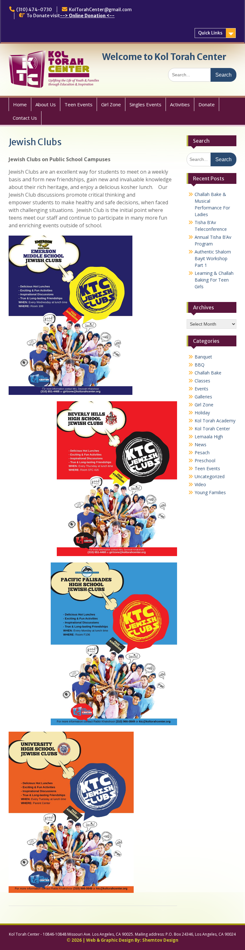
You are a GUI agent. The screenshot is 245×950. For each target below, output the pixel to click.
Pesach (202, 452)
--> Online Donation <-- (87, 16)
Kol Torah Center (212, 429)
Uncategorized (210, 476)
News (200, 444)
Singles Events (145, 104)
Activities (180, 104)
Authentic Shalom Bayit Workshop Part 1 (213, 258)
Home (20, 104)
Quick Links (210, 33)
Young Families (210, 492)
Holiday (202, 413)
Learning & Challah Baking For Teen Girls (214, 280)
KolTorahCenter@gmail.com (100, 9)
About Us (45, 104)
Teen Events (78, 104)
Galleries (203, 397)
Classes (202, 381)
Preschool (205, 460)
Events (201, 389)
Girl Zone (111, 104)
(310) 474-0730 (34, 9)
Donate (206, 104)
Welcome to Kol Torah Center (164, 57)
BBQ (199, 365)
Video (200, 484)
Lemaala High (209, 437)
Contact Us (25, 118)
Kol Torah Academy (215, 421)
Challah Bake (208, 373)
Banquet (203, 357)
